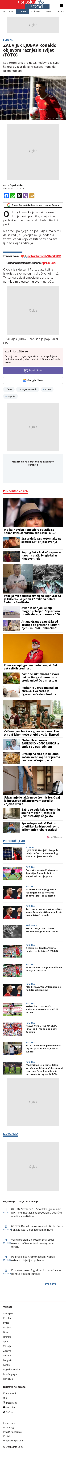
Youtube (10, 1407)
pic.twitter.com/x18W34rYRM (44, 256)
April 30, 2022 (49, 263)
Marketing (8, 1427)
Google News (35, 380)
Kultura (7, 1364)
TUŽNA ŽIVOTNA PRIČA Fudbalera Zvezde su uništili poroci (42, 1009)
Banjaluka (8, 1378)
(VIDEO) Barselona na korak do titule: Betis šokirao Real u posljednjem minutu (37, 1227)
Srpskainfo (16, 185)
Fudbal (22, 11)
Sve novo (50, 1283)
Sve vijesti (8, 1313)
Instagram (11, 1402)
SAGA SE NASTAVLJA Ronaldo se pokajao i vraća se (44, 969)
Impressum (9, 1423)
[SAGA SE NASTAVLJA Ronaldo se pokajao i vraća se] (12, 970)
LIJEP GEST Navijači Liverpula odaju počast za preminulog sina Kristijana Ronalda (42, 853)
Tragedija (11, 396)
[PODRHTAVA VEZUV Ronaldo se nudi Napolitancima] (12, 990)
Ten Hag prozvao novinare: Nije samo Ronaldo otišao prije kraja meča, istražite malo (44, 912)
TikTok (9, 1412)
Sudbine (7, 1355)
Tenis (48, 11)
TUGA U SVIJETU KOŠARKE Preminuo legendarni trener (42, 930)
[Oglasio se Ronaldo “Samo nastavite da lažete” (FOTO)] (12, 951)
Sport (6, 1341)
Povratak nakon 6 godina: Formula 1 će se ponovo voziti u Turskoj (36, 1272)
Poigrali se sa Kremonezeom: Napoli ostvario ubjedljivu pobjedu (33, 1258)
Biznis (6, 1332)
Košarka (36, 11)
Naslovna (8, 11)
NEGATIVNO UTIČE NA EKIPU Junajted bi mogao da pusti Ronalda (41, 1028)
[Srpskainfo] (29, 4)
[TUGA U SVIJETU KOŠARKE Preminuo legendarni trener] (12, 931)
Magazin (7, 1360)
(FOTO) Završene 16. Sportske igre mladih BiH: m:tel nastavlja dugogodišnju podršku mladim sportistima (36, 1212)
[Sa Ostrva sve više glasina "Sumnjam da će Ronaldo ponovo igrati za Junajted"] (12, 892)
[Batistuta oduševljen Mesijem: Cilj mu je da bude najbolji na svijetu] (12, 1048)
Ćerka (9, 389)
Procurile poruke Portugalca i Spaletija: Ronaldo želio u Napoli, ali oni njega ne (42, 873)
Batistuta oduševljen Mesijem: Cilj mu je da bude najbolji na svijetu (43, 1048)
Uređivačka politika (13, 1440)
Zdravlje (7, 1346)
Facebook (11, 1393)
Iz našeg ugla (10, 1374)
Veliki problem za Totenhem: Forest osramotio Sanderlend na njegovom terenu (32, 1243)
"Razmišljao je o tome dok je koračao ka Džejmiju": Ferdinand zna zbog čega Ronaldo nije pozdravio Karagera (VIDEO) (44, 1069)
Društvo (7, 1327)
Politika (7, 1318)
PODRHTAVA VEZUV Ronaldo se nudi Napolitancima (43, 988)
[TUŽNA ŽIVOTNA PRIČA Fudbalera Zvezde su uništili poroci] (12, 1009)
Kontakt (7, 1436)
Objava (48, 389)
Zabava (7, 1350)
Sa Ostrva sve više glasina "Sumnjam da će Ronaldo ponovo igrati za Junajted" (41, 892)
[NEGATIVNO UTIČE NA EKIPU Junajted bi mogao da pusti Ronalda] (12, 1029)
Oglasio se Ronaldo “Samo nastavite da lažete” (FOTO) (42, 949)
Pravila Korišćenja (12, 1431)
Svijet (6, 1322)
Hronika (7, 1336)
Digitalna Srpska (11, 1369)
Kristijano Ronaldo (28, 389)
